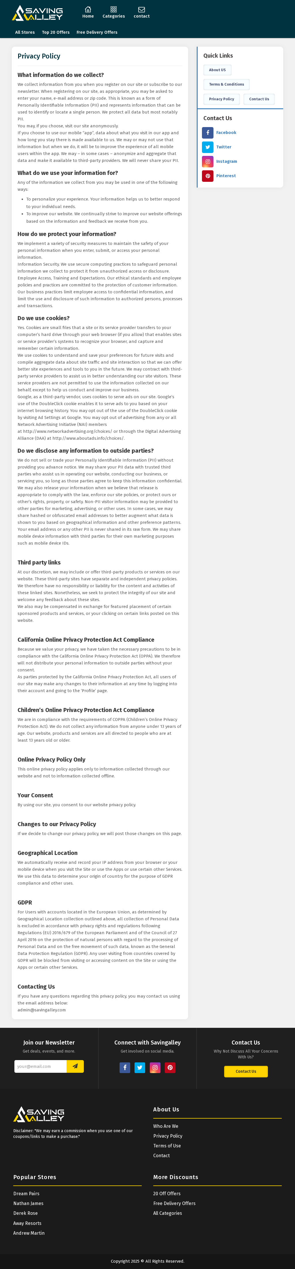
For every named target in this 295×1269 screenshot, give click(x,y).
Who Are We (165, 1126)
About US (217, 70)
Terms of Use (167, 1146)
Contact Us (259, 99)
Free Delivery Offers (97, 32)
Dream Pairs (26, 1193)
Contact (161, 1155)
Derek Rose (25, 1213)
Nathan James (28, 1203)
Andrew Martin (29, 1233)
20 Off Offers (167, 1193)
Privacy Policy (221, 99)
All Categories (167, 1213)
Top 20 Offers (56, 32)
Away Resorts (27, 1223)
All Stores (25, 32)
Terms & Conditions (226, 84)
